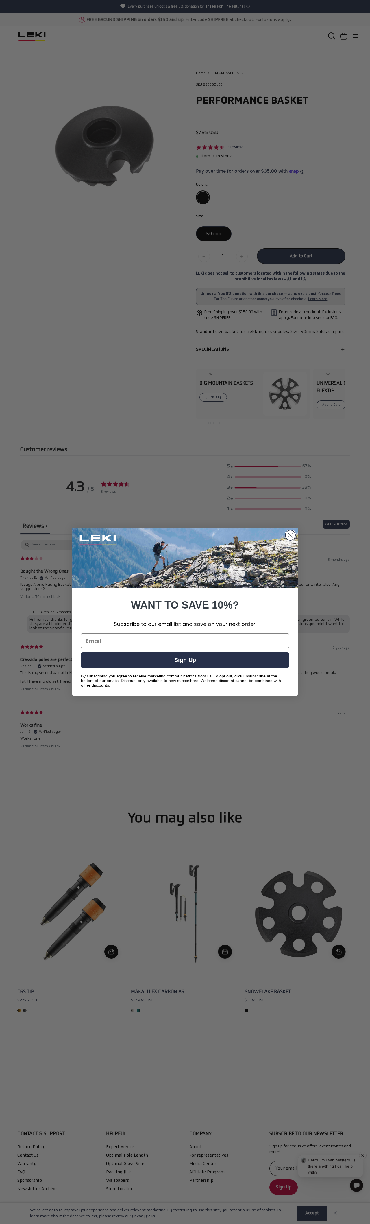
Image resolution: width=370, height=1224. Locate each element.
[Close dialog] (290, 535)
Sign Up (185, 660)
